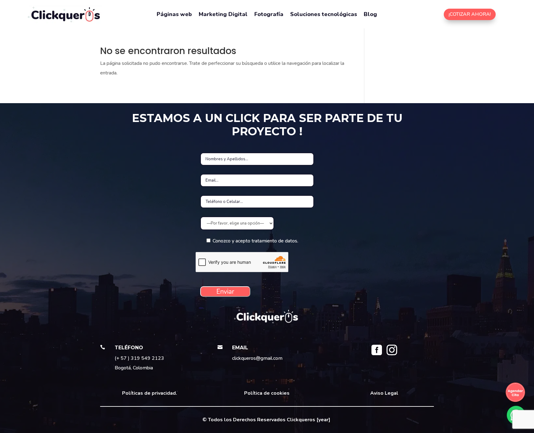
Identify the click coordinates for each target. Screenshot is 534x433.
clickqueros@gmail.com (257, 358)
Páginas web (174, 15)
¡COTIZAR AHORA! (470, 14)
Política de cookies (267, 393)
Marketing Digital (223, 15)
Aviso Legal (384, 393)
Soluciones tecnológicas (323, 15)
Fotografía (268, 15)
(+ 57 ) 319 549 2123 (139, 358)
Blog (370, 15)
